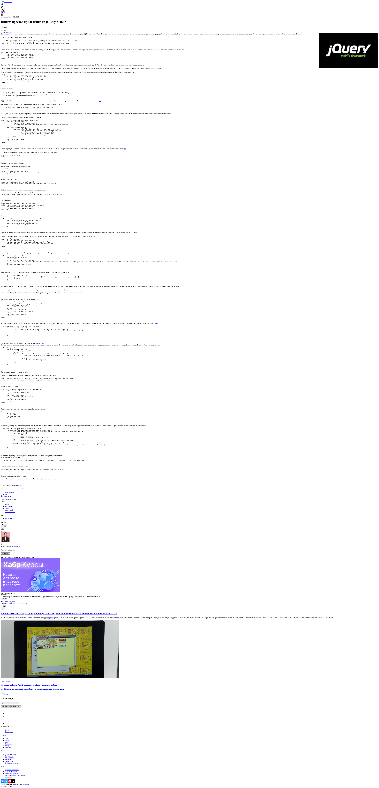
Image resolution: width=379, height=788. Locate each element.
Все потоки (8, 2)
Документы (9, 759)
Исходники (4, 494)
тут (164, 68)
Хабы (6, 742)
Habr (11, 786)
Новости (8, 740)
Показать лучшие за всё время (11, 706)
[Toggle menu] (1, 2)
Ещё (6, 694)
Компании (8, 744)
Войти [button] (3, 12)
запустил (50, 618)
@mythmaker (15, 546)
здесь (19, 485)
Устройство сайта (10, 754)
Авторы (7, 746)
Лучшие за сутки (7, 703)
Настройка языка (7, 784)
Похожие (15, 703)
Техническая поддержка (20, 784)
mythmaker (4, 17)
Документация (6, 496)
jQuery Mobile (13, 34)
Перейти (4, 598)
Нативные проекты (11, 773)
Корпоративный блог (12, 770)
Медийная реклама (11, 771)
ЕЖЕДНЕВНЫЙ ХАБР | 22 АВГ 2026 (14, 603)
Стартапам (8, 777)
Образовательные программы (15, 775)
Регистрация (9, 732)
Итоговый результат (7, 492)
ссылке (41, 343)
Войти (7, 730)
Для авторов (9, 756)
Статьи (7, 738)
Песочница (8, 747)
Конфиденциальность (12, 763)
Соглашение (9, 761)
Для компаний (9, 758)
